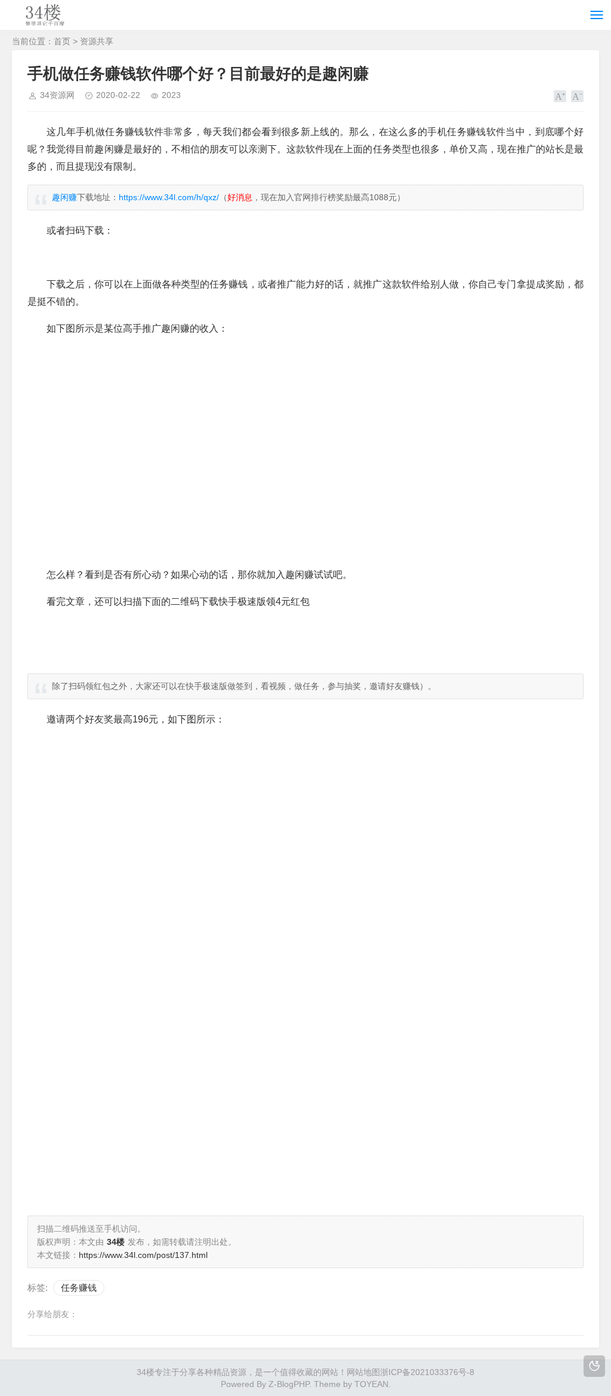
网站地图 (363, 1372)
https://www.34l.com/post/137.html (143, 1255)
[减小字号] (577, 96)
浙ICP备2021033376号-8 (427, 1372)
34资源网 (57, 95)
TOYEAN (371, 1384)
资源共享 (96, 41)
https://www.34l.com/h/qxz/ (169, 197)
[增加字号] (560, 96)
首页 (62, 41)
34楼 (146, 1372)
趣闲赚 (64, 197)
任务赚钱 (79, 1287)
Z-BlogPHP (289, 1384)
